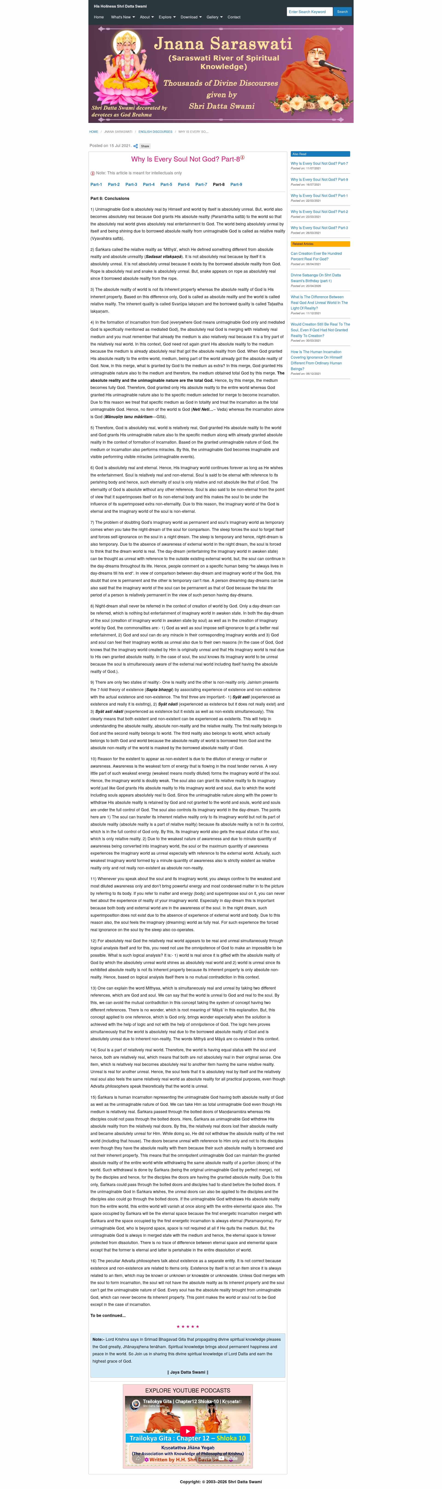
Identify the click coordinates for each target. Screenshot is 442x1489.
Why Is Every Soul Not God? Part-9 (319, 179)
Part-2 (114, 184)
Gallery (212, 17)
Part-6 (184, 184)
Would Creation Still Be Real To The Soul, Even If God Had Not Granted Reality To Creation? (320, 329)
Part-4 (149, 184)
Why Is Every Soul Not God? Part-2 (319, 211)
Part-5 (166, 184)
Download (189, 17)
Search (342, 11)
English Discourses (155, 131)
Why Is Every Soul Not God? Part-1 (319, 195)
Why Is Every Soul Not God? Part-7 (319, 163)
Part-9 (236, 184)
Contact (234, 17)
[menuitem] (120, 6)
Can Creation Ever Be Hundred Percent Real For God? (316, 256)
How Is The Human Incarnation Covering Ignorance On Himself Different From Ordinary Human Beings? (316, 360)
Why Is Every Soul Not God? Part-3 (319, 227)
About (145, 17)
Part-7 (201, 184)
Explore (165, 17)
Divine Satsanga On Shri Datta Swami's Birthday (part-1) (316, 277)
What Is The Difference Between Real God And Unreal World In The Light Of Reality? (319, 302)
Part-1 (96, 184)
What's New (121, 17)
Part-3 (131, 184)
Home (99, 17)
